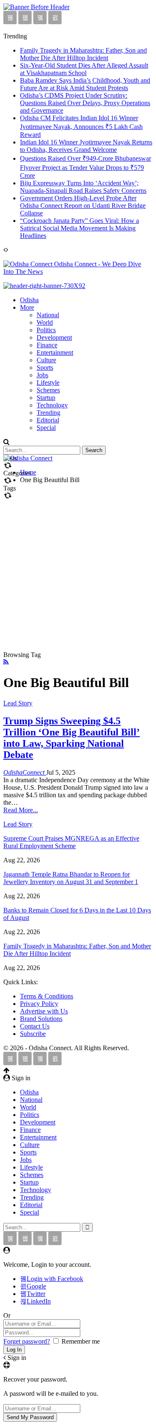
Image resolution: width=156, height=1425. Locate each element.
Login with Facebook (55, 1278)
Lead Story (17, 703)
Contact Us (35, 1026)
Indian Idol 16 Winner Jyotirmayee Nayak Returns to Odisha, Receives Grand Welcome (86, 146)
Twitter (36, 1293)
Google (36, 1286)
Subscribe (33, 1033)
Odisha (29, 299)
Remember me (81, 1341)
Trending (48, 412)
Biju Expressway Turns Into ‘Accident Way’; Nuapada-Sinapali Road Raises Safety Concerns (83, 186)
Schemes (48, 390)
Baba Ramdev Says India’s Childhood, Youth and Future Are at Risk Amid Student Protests (85, 84)
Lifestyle (48, 382)
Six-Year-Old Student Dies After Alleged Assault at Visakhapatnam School (84, 69)
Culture (46, 360)
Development (54, 337)
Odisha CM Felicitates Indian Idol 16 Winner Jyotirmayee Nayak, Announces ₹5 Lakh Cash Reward (81, 126)
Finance (47, 345)
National (48, 314)
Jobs (42, 375)
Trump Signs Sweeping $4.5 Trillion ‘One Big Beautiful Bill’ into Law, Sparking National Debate (71, 737)
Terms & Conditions (46, 996)
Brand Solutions (41, 1018)
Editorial (48, 420)
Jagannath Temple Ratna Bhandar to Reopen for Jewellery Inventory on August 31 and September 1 (70, 878)
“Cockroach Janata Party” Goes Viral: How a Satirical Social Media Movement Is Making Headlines (79, 228)
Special (46, 427)
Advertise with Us (44, 1011)
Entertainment (55, 352)
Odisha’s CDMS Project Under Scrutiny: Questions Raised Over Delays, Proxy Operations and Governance (85, 103)
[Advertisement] (78, 568)
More (27, 307)
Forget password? (26, 1341)
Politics (46, 330)
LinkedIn (39, 1301)
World (45, 322)
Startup (46, 397)
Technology (52, 405)
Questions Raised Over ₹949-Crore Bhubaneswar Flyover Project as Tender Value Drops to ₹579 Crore (85, 167)
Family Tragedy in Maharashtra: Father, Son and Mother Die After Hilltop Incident (83, 54)
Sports (45, 367)
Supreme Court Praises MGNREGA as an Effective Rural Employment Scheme (71, 842)
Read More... (20, 810)
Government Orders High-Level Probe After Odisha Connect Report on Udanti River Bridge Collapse (83, 206)
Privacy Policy (39, 1003)
